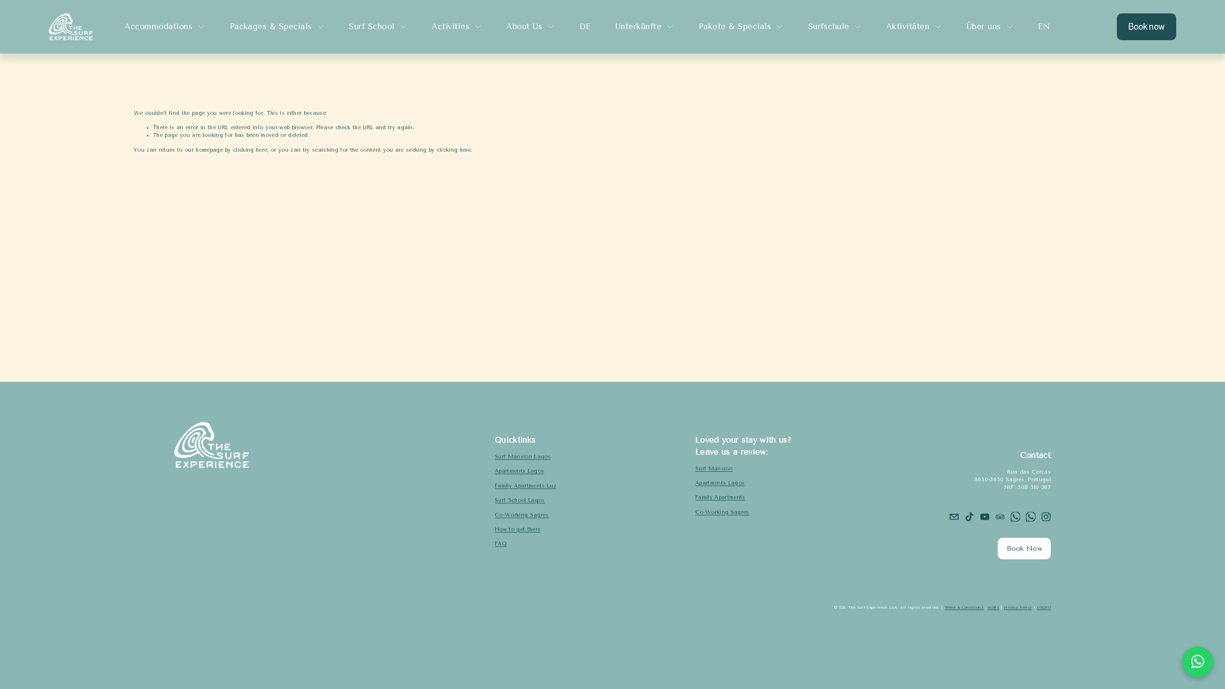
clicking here (250, 150)
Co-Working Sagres (522, 515)
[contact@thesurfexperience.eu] (954, 517)
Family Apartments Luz (525, 486)
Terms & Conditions (964, 607)
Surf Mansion (714, 469)
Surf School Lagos (520, 500)
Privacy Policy (1018, 607)
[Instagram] (1046, 517)
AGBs (993, 607)
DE (585, 26)
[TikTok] (969, 517)
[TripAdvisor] (1000, 517)
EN (1044, 26)
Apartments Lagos (519, 471)
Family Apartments (720, 497)
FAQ (501, 544)
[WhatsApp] (1015, 517)
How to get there (517, 529)
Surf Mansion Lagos (523, 457)
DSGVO (1044, 607)
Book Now (1024, 549)
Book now (1146, 27)
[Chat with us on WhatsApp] (1197, 661)
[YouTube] (985, 517)
